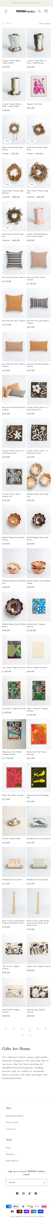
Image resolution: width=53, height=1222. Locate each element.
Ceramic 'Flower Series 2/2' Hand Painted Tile (13, 452)
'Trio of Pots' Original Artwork (10, 967)
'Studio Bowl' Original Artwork (11, 1011)
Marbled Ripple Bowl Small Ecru (37, 495)
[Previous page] (6, 1029)
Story (8, 1147)
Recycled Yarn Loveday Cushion (36, 278)
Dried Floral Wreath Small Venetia (12, 148)
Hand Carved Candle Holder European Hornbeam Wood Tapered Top (38, 923)
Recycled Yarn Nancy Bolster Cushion (13, 365)
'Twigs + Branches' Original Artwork (37, 710)
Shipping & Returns (14, 1116)
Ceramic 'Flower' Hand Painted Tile (11, 495)
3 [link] (29, 1029)
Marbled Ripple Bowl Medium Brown (14, 625)
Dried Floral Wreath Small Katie (37, 148)
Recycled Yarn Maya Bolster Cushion (38, 365)
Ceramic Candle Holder (11, 839)
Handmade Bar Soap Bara (12, 880)
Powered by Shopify (36, 1216)
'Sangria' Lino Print (34, 104)
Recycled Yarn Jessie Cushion (13, 277)
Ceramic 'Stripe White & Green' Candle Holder (36, 62)
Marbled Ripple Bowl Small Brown (37, 539)
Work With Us (12, 1161)
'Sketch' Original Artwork (37, 668)
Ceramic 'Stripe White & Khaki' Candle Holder (12, 105)
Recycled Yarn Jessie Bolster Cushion (38, 322)
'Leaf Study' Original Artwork (14, 668)
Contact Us (11, 1129)
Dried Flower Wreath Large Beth (37, 192)
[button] (6, 11)
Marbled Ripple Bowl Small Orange (13, 539)
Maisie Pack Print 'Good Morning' (36, 753)
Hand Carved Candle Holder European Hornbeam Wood (13, 922)
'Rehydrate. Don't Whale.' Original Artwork (12, 753)
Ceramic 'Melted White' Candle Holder (11, 62)
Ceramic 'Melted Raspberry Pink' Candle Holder (37, 235)
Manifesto (10, 1154)
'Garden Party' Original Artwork (36, 625)
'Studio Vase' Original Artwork (39, 966)
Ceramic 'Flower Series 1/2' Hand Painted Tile (37, 408)
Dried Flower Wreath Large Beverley (13, 192)
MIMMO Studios (22, 1216)
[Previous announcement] (5, 3)
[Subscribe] (43, 1182)
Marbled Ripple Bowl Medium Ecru (14, 582)
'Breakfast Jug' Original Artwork (36, 1011)
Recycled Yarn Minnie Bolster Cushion (14, 408)
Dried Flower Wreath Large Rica (13, 235)
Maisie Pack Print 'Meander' (13, 795)
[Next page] (30, 1035)
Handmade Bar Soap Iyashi (37, 880)
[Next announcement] (47, 3)
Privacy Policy (12, 1122)
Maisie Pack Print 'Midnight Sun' (38, 796)
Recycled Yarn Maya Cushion (13, 321)
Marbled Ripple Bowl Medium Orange (39, 582)
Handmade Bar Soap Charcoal (38, 839)
